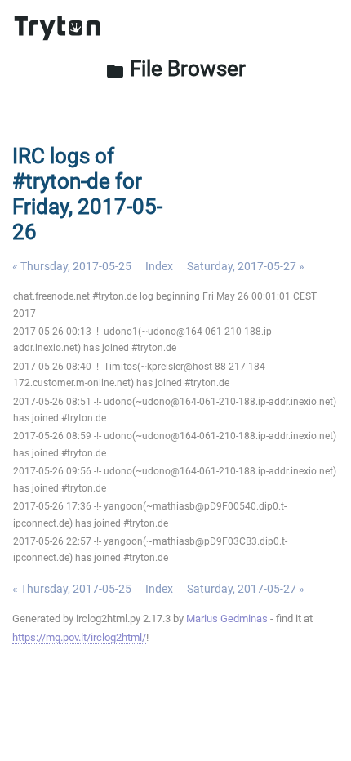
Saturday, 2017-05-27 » (245, 266)
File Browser (175, 68)
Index (159, 266)
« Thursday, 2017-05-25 (71, 266)
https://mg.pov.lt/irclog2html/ (79, 637)
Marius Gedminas (227, 618)
